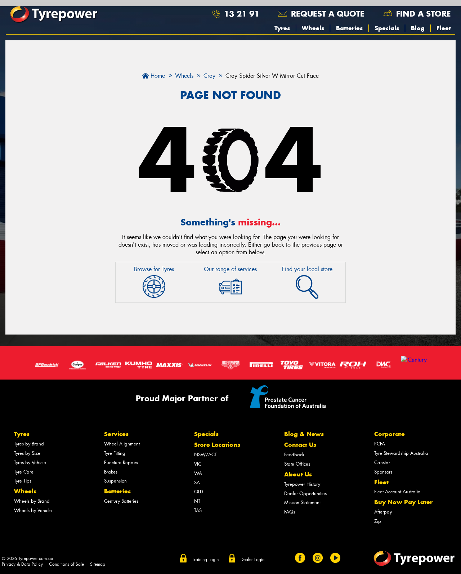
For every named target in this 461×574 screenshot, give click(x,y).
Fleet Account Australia (397, 492)
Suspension (115, 481)
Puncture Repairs (121, 462)
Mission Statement (302, 502)
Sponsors (383, 472)
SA (197, 483)
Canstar (382, 462)
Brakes (110, 472)
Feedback (294, 455)
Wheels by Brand (32, 501)
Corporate (389, 434)
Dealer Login (252, 559)
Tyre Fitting (114, 453)
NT (197, 501)
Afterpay (383, 512)
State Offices (297, 464)
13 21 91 (241, 14)
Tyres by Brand (29, 444)
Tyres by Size (27, 453)
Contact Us (300, 445)
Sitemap (97, 564)
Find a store (423, 14)
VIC (197, 464)
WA (198, 473)
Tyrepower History (302, 484)
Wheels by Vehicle (33, 510)
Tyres (282, 28)
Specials (387, 28)
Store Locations (217, 445)
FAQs (289, 512)
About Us (298, 474)
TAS (198, 510)
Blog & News (304, 434)
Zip (377, 521)
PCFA (379, 444)
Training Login (205, 559)
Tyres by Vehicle (30, 462)
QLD (198, 492)
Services (116, 434)
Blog (418, 28)
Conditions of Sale (66, 564)
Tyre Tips (22, 481)
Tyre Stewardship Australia (401, 453)
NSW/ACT (205, 455)
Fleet (444, 28)
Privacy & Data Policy (22, 564)
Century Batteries (121, 501)
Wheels (313, 28)
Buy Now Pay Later (403, 502)
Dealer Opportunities (305, 493)
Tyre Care (23, 472)
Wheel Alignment (122, 444)
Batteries (349, 28)
